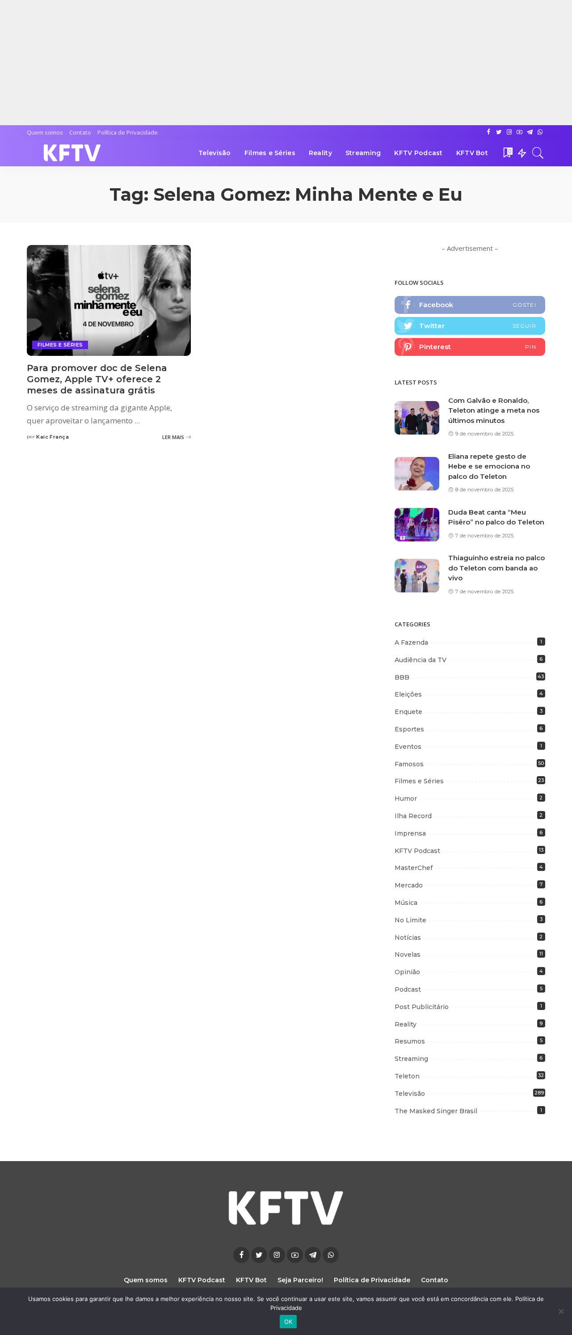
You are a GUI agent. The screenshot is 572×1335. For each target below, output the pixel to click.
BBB (402, 677)
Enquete (408, 712)
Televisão (410, 1094)
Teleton (407, 1076)
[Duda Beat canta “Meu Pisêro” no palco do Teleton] (417, 524)
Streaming (411, 1059)
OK (288, 1321)
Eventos (408, 747)
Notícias (408, 938)
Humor (406, 798)
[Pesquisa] (538, 152)
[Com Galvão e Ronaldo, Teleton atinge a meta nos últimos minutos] (417, 418)
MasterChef (414, 868)
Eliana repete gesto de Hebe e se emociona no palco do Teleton (489, 466)
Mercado (409, 885)
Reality (405, 1024)
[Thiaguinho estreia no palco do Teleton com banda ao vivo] (417, 575)
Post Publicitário (422, 1007)
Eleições (408, 694)
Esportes (409, 729)
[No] (560, 1311)
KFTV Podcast (417, 851)
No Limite (410, 920)
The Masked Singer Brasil (436, 1111)
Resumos (410, 1041)
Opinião (407, 972)
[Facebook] (470, 305)
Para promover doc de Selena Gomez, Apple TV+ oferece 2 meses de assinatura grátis (97, 379)
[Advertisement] (268, 62)
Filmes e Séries (60, 345)
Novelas (408, 955)
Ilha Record (413, 816)
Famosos (409, 764)
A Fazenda (411, 642)
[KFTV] (72, 152)
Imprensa (410, 833)
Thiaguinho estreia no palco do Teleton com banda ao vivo (496, 567)
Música (406, 903)
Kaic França (52, 437)
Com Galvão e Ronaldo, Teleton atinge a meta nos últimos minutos (493, 410)
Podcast (408, 989)
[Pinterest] (470, 347)
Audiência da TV (420, 660)
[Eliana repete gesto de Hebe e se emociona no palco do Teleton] (417, 473)
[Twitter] (470, 326)
